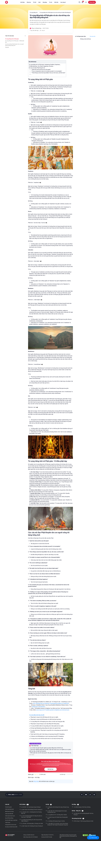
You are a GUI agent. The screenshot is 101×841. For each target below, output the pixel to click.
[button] (79, 2)
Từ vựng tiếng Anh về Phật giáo (12, 38)
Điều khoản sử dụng (9, 811)
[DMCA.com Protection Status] (85, 835)
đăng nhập (36, 781)
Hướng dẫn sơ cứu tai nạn (10, 824)
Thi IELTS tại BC (8, 807)
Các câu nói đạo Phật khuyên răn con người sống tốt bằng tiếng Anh (14, 45)
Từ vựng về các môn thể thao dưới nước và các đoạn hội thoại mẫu (46, 738)
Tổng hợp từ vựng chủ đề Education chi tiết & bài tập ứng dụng (45, 719)
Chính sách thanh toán (10, 815)
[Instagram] (94, 794)
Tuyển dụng (7, 822)
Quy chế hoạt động (9, 818)
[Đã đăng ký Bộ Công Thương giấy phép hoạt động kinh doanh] (92, 835)
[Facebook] (81, 794)
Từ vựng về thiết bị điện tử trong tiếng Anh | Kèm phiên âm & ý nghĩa (46, 726)
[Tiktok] (90, 794)
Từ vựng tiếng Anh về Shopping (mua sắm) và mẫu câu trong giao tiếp (47, 721)
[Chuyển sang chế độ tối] (86, 2)
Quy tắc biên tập (34, 30)
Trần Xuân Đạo (35, 745)
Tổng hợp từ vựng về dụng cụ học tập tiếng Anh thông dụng (44, 723)
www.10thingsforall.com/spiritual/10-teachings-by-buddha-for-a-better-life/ (51, 703)
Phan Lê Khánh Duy (36, 28)
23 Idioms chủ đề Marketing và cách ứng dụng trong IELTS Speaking (47, 736)
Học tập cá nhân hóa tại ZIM (11, 826)
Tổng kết (7, 47)
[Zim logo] (6, 2)
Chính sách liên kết (9, 813)
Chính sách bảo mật (9, 809)
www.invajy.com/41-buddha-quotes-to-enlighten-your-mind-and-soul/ (52, 710)
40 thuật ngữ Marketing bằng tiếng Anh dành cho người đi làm (45, 728)
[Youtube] (86, 794)
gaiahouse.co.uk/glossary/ (38, 706)
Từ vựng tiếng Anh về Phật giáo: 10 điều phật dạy (14, 41)
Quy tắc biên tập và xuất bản (11, 820)
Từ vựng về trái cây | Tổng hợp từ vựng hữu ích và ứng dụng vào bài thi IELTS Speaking (49, 731)
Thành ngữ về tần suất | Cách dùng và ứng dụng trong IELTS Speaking (47, 734)
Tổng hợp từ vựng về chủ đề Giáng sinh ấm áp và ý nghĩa (44, 717)
